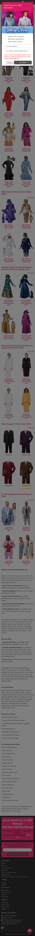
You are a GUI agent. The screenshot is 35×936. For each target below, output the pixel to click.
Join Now (23, 62)
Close (10, 62)
